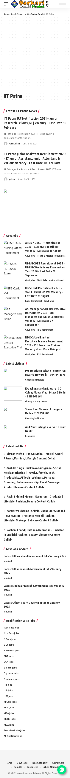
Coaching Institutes (34, 379)
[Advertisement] (35, 54)
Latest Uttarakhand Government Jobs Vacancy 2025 (35, 556)
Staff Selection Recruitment (50, 280)
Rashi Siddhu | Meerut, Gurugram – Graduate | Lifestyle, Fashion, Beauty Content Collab (33, 499)
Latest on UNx (14, 446)
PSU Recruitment (45, 329)
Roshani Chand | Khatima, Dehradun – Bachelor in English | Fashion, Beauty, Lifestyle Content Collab (34, 534)
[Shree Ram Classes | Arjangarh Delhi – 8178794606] (13, 414)
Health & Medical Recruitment (51, 255)
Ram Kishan (14, 143)
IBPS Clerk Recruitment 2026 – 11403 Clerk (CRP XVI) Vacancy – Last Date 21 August (44, 292)
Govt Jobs (30, 255)
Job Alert (8, 561)
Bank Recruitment (33, 301)
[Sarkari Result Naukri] (29, 4)
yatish (12, 179)
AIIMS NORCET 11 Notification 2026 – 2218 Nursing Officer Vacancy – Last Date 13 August (43, 246)
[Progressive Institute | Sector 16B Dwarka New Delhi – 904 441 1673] (13, 376)
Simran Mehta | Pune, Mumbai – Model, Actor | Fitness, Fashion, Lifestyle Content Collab (33, 456)
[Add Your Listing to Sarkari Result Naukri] (13, 432)
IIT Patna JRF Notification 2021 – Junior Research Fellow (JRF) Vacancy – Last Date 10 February (35, 122)
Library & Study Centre (36, 401)
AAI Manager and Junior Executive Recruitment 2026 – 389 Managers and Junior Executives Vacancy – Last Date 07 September (45, 316)
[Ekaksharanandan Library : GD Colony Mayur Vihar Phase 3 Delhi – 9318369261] (13, 394)
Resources (30, 436)
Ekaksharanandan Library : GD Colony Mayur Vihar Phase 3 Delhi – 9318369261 (45, 392)
